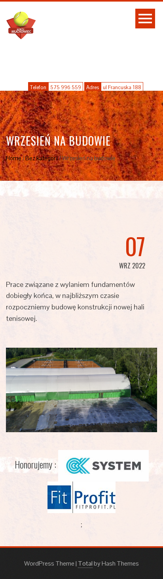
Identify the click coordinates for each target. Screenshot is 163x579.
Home (13, 158)
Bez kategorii (41, 158)
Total (85, 563)
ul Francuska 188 (122, 87)
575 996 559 (65, 87)
